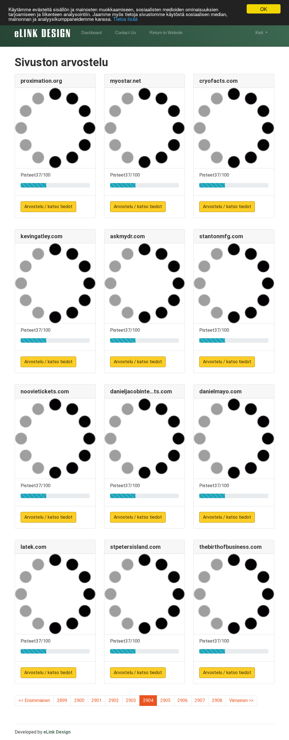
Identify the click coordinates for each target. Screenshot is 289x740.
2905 (165, 700)
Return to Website (166, 32)
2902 (114, 700)
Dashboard (91, 32)
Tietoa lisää (125, 18)
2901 (96, 700)
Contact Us (125, 32)
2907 (200, 700)
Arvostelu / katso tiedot (48, 206)
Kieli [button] (259, 32)
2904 (148, 700)
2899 (62, 700)
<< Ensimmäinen (34, 700)
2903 (131, 700)
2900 (79, 700)
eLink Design (57, 732)
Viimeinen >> (241, 700)
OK (263, 8)
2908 (217, 700)
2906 (183, 700)
